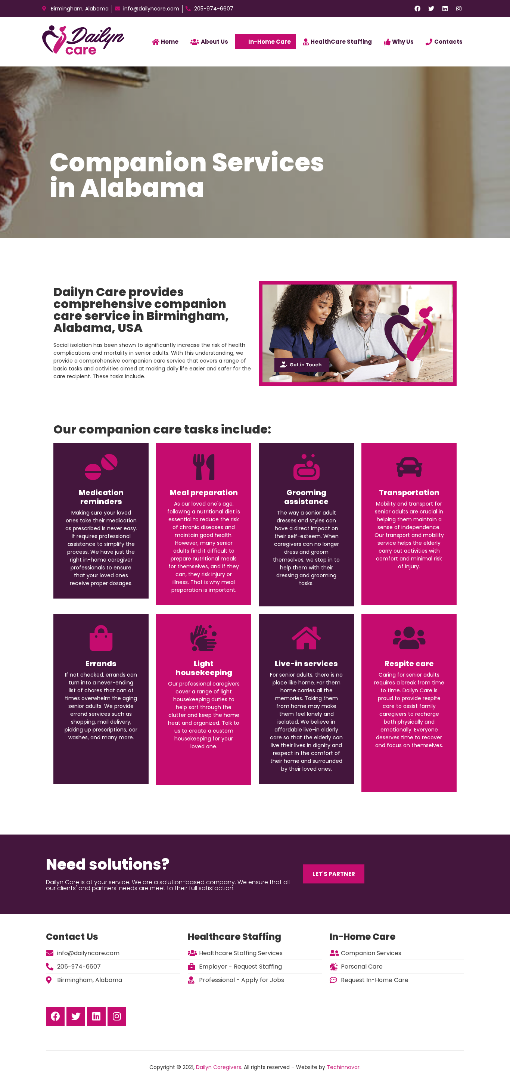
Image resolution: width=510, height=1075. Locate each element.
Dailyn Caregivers (218, 1067)
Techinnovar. (344, 1067)
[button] (333, 873)
